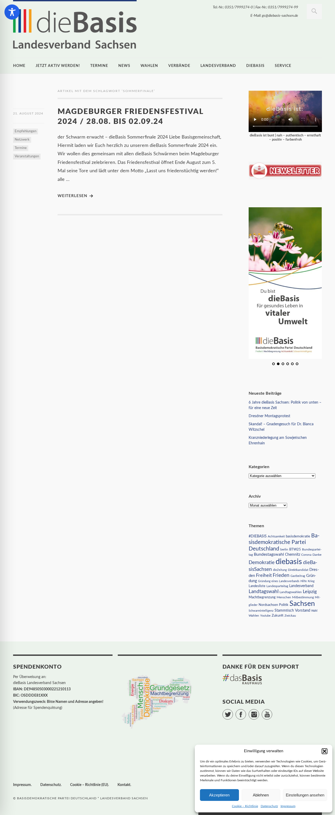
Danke (316, 554)
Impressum (288, 806)
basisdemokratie (298, 536)
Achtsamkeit (276, 536)
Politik (283, 605)
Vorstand (302, 610)
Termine (99, 66)
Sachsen (302, 603)
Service (283, 66)
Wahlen (149, 66)
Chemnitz (292, 554)
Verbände (179, 66)
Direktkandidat (298, 569)
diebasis (255, 66)
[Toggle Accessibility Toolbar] (12, 12)
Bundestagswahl (269, 554)
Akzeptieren (219, 795)
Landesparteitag (277, 586)
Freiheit (264, 575)
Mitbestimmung (303, 597)
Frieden (281, 575)
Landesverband (218, 66)
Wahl (314, 610)
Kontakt (124, 785)
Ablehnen (261, 795)
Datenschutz (269, 806)
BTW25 (295, 549)
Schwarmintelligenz (261, 610)
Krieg (311, 581)
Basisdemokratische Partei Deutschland (284, 542)
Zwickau (290, 615)
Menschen (284, 597)
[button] (324, 751)
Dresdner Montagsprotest (269, 416)
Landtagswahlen (291, 592)
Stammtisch (284, 610)
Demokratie (262, 562)
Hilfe (303, 581)
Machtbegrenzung (262, 597)
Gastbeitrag (298, 576)
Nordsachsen (268, 605)
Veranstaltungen (27, 156)
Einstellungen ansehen (305, 795)
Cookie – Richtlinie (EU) (89, 785)
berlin (284, 549)
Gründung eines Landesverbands (278, 581)
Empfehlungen (25, 131)
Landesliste (257, 586)
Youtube (265, 615)
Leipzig (310, 591)
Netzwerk (22, 139)
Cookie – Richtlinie (245, 806)
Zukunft (277, 615)
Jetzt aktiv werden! (58, 66)
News (124, 66)
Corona (306, 554)
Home (19, 66)
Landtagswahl (263, 591)
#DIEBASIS (258, 536)
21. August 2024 (28, 113)
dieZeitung (280, 570)
